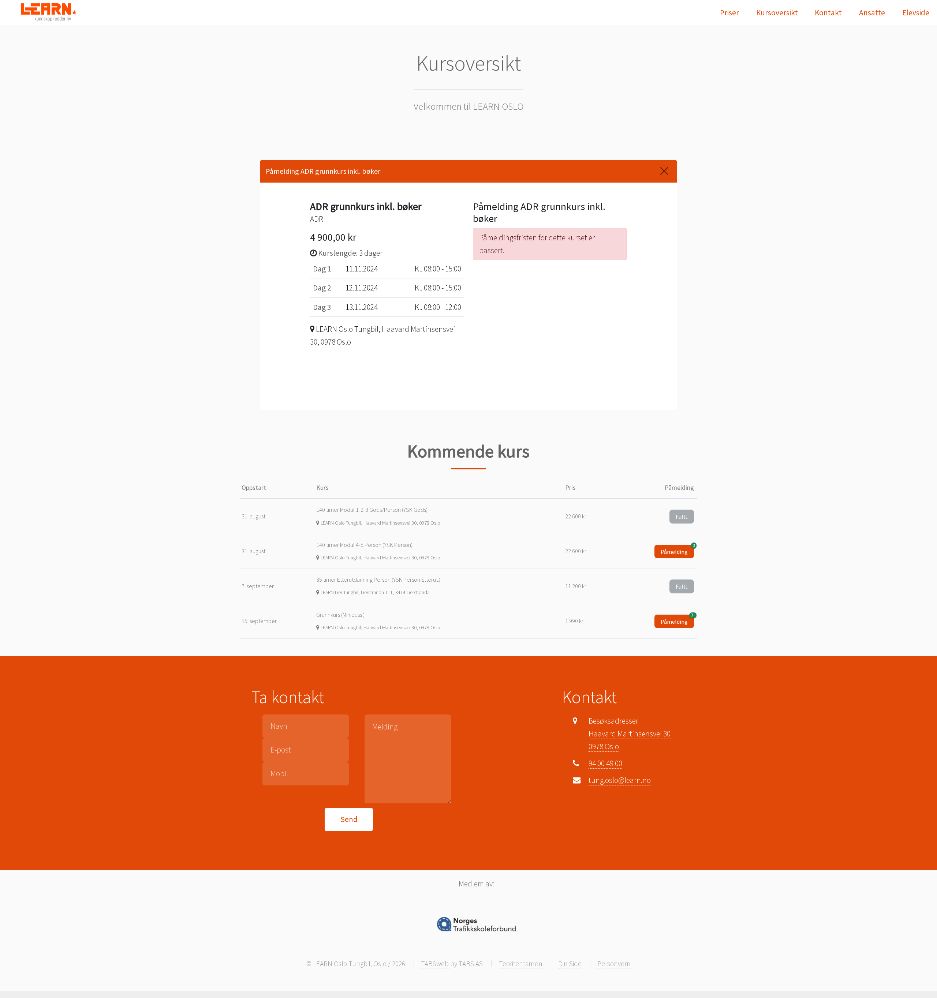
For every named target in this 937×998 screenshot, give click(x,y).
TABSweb (435, 963)
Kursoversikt (777, 13)
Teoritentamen (520, 963)
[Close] (664, 171)
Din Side (570, 963)
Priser (729, 13)
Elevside (915, 13)
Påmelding (677, 550)
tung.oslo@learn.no (620, 780)
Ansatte (872, 13)
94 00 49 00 (605, 763)
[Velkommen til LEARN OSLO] (48, 12)
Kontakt (828, 13)
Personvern (614, 963)
